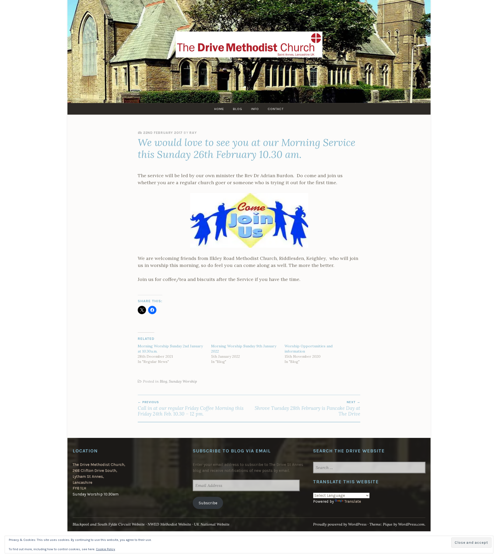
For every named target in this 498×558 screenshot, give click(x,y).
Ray (193, 133)
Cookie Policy (105, 549)
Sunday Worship (183, 381)
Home (219, 109)
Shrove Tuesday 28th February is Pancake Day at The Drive (307, 408)
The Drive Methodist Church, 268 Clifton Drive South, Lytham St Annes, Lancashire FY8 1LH (99, 476)
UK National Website (212, 524)
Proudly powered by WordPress (339, 524)
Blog (237, 109)
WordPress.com (411, 524)
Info (255, 109)
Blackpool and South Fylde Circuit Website (109, 524)
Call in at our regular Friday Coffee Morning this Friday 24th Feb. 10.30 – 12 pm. (191, 408)
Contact (276, 109)
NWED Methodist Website (169, 524)
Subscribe (208, 503)
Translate (352, 501)
